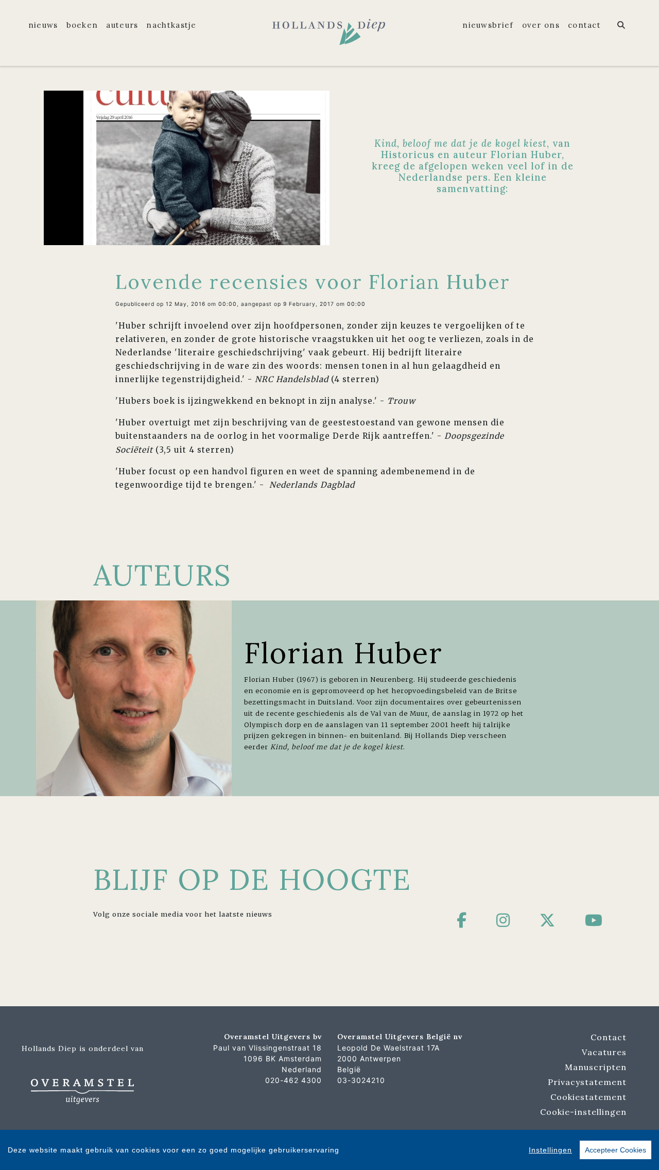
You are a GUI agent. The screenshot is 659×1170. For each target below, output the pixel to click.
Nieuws (43, 25)
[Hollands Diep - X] (547, 920)
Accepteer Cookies (615, 1150)
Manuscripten (596, 1067)
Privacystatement (587, 1082)
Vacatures (604, 1052)
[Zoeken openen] (621, 25)
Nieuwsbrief (487, 25)
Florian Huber (343, 652)
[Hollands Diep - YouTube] (594, 920)
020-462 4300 (293, 1080)
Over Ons (541, 25)
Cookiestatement (588, 1097)
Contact (584, 25)
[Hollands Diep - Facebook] (461, 920)
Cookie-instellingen (583, 1112)
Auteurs (122, 25)
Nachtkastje (171, 25)
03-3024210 (361, 1080)
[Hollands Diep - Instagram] (503, 920)
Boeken (82, 25)
